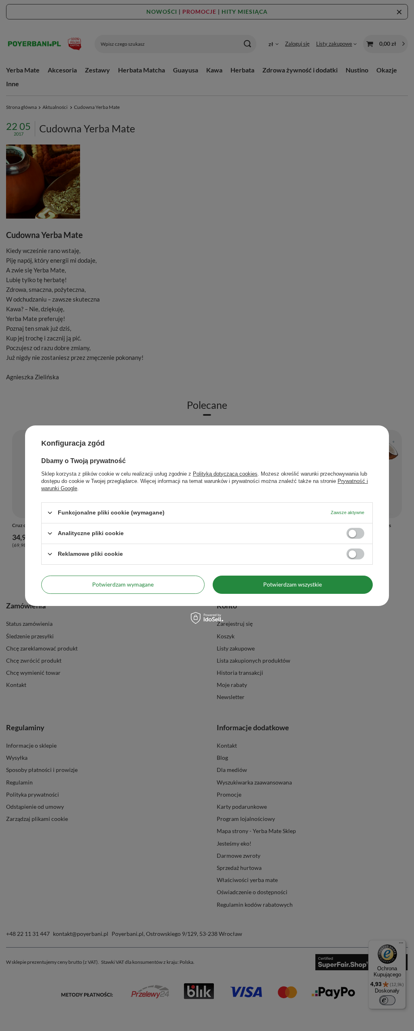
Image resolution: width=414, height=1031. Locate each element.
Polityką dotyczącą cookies (225, 473)
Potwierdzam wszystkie (292, 584)
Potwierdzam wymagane (123, 584)
